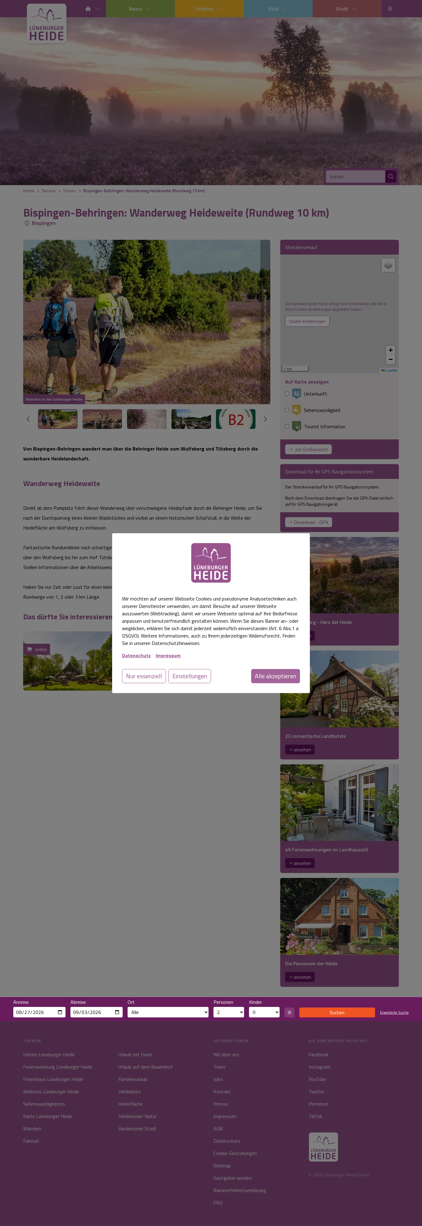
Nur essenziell (144, 676)
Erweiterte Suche (394, 1012)
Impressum (168, 655)
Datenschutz (136, 655)
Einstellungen (189, 676)
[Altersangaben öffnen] (289, 1012)
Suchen (337, 1012)
